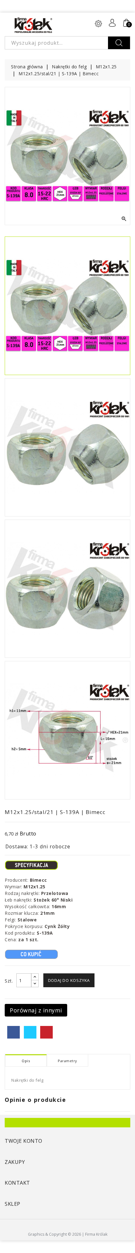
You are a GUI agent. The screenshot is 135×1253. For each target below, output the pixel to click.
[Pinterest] (46, 1032)
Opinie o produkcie (35, 1099)
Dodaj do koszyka (69, 980)
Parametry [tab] (67, 1060)
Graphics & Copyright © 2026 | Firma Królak (67, 1234)
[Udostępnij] (13, 1032)
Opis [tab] (26, 1060)
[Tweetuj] (30, 1032)
